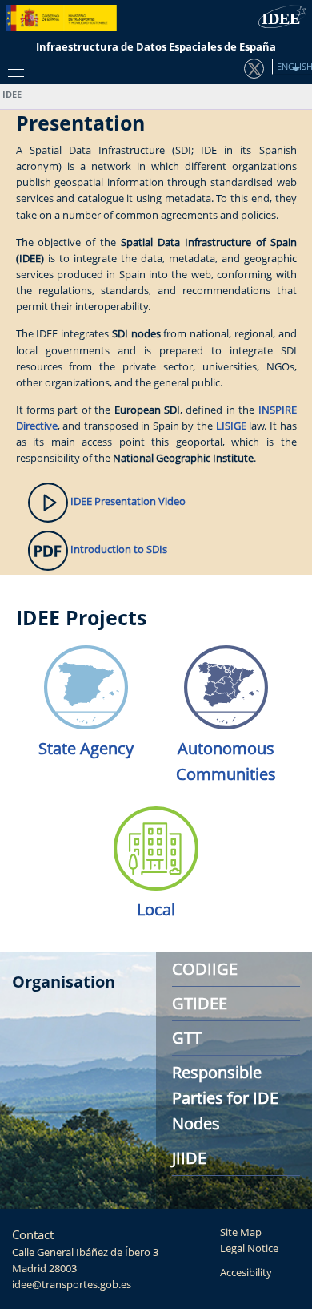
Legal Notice (249, 1248)
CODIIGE (205, 969)
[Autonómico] (226, 682)
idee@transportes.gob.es (71, 1284)
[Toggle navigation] (12, 69)
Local (156, 909)
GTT (187, 1037)
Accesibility (246, 1272)
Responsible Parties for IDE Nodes (225, 1097)
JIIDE (189, 1158)
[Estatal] (86, 682)
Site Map (241, 1232)
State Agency (86, 748)
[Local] (156, 843)
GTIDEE (199, 1003)
